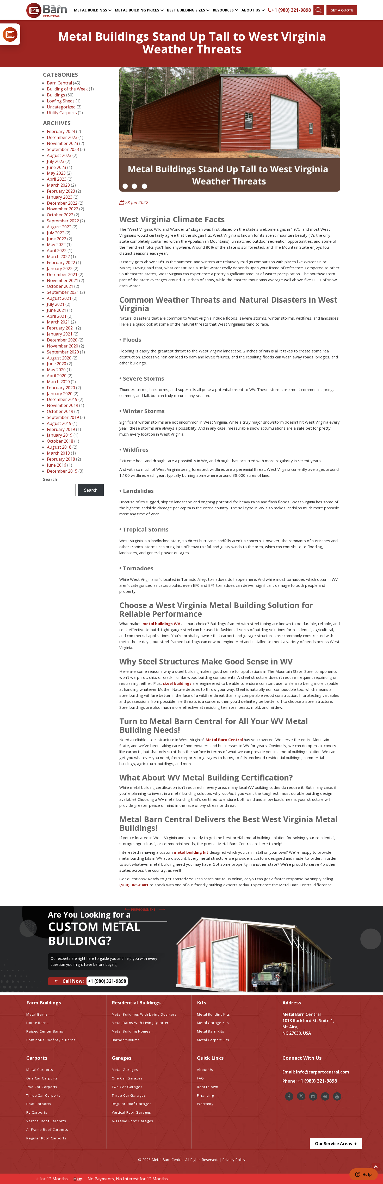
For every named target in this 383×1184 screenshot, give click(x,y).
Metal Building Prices (137, 10)
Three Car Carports (43, 1095)
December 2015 (62, 471)
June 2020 (56, 364)
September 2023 (63, 149)
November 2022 (62, 209)
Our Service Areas (334, 1143)
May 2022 (56, 244)
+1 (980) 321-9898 (291, 10)
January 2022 (59, 268)
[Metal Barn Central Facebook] (289, 1096)
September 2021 (63, 292)
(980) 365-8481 (134, 884)
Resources (223, 10)
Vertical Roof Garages (131, 1112)
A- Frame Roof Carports (47, 1129)
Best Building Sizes (186, 10)
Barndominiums (126, 1039)
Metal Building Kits (213, 1014)
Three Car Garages (129, 1095)
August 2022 (59, 227)
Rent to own (207, 1086)
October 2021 (60, 286)
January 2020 (59, 393)
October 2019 (60, 411)
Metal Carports (39, 1069)
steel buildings (177, 683)
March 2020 (58, 382)
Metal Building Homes (131, 1031)
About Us (251, 10)
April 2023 (56, 179)
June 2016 (56, 465)
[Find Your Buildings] (318, 10)
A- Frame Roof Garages (132, 1121)
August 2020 (59, 358)
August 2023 (59, 155)
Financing (205, 1095)
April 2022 (56, 250)
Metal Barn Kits (210, 1031)
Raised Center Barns (44, 1031)
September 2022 (63, 221)
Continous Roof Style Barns (51, 1039)
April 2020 (56, 376)
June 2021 (56, 310)
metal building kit (191, 852)
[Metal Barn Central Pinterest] (325, 1096)
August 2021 (59, 298)
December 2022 (62, 203)
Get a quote (341, 10)
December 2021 (62, 274)
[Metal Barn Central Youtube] (337, 1096)
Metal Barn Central (224, 739)
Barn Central (59, 83)
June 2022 (56, 239)
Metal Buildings (90, 10)
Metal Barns (37, 1014)
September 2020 (63, 352)
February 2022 (61, 262)
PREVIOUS (139, 909)
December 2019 (62, 399)
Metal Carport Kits (213, 1039)
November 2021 (62, 280)
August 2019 (59, 423)
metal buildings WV (161, 623)
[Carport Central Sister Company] (10, 34)
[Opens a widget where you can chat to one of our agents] (363, 1174)
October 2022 (60, 215)
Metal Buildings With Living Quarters (144, 1014)
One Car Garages (127, 1078)
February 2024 (61, 131)
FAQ (200, 1078)
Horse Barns (37, 1022)
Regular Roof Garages (132, 1103)
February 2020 (61, 387)
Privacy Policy (233, 1159)
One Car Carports (42, 1078)
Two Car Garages (127, 1086)
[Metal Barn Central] (46, 10)
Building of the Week (67, 89)
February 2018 (61, 459)
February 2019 (61, 429)
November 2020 (62, 346)
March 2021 (58, 322)
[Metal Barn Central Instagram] (313, 1096)
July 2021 (55, 304)
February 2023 (61, 191)
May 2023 (56, 173)
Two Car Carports (41, 1086)
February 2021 (61, 328)
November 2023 (62, 143)
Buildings (56, 95)
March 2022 (58, 256)
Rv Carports (36, 1112)
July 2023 (55, 161)
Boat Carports (38, 1103)
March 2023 (58, 185)
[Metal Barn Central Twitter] (301, 1096)
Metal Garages (125, 1069)
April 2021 (56, 316)
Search (50, 479)
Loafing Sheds (61, 101)
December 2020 (62, 340)
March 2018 (58, 453)
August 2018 (59, 447)
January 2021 (59, 334)
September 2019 (63, 417)
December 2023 (62, 137)
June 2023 (56, 167)
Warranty (205, 1103)
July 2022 (55, 233)
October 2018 (60, 441)
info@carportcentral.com (322, 1072)
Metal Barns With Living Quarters (141, 1022)
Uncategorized (61, 107)
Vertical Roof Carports (46, 1121)
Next (151, 909)
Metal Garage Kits (213, 1022)
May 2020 (56, 370)
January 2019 (59, 435)
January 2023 (59, 197)
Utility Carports (62, 112)
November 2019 (62, 405)
